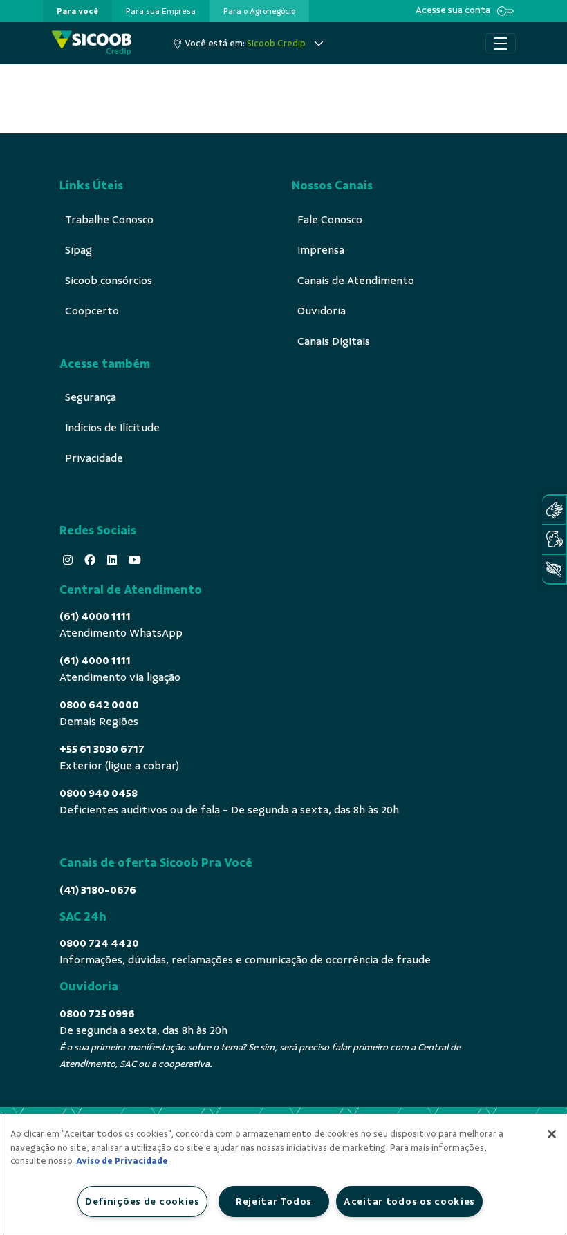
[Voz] (554, 539)
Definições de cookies (142, 1201)
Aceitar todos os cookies (409, 1201)
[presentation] (77, 11)
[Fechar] (552, 1134)
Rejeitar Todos (274, 1201)
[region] (283, 1174)
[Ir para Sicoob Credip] (91, 43)
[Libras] (554, 510)
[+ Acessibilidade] (554, 569)
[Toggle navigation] (500, 43)
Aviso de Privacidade (122, 1161)
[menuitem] (77, 11)
